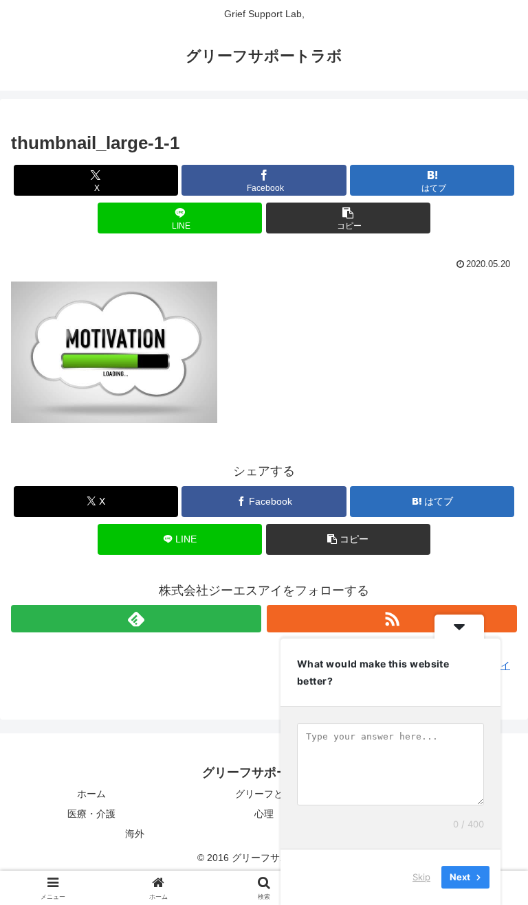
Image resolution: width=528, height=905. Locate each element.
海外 (134, 833)
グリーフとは (264, 793)
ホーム (91, 793)
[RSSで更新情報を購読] (392, 618)
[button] (348, 218)
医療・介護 (91, 813)
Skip (421, 876)
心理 (264, 813)
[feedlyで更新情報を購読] (136, 618)
